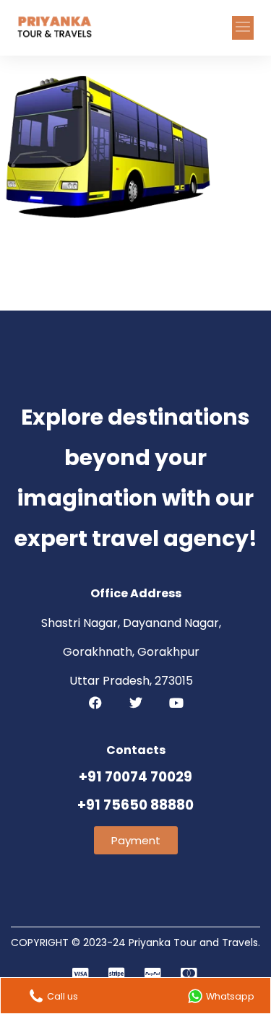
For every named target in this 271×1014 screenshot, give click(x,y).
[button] (243, 28)
